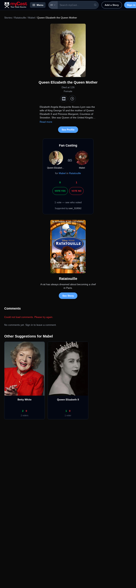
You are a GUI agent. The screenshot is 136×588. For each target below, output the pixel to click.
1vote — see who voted (68, 202)
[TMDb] (72, 98)
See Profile (68, 129)
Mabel (31, 17)
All (51, 5)
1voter (68, 415)
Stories (8, 17)
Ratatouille (20, 17)
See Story (68, 295)
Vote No (76, 191)
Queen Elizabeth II (68, 399)
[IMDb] (63, 98)
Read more (46, 121)
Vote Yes (60, 191)
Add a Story (112, 5)
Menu (40, 5)
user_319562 (75, 208)
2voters (24, 415)
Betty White (25, 399)
